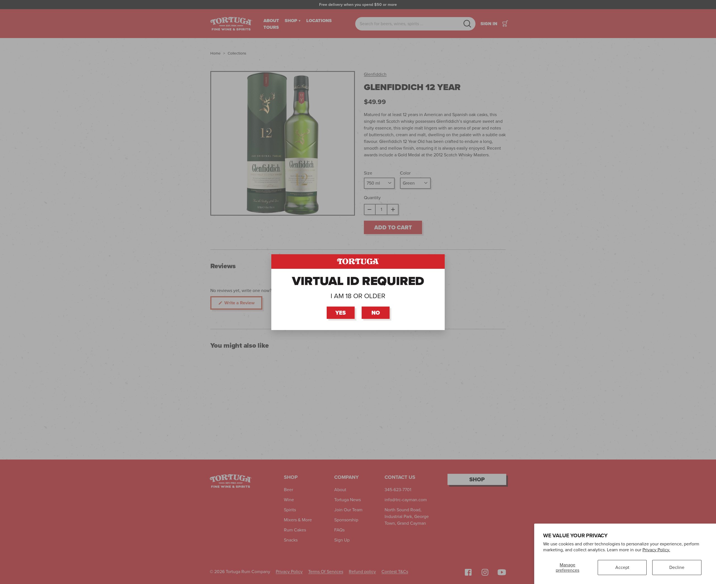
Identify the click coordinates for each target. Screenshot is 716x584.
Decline (676, 567)
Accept (622, 567)
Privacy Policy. (656, 550)
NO (375, 312)
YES (340, 312)
